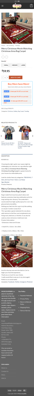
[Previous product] (6, 57)
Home (3, 45)
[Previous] (1, 139)
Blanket (7, 182)
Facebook (11, 282)
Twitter (17, 282)
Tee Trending (10, 45)
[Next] (32, 139)
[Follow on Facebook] (15, 1)
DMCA (3, 378)
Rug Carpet (21, 111)
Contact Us (4, 371)
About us (4, 368)
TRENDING (27, 177)
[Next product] (3, 57)
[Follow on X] (17, 1)
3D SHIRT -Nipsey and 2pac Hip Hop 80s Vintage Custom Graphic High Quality (25, 145)
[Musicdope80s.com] (17, 6)
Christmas (10, 111)
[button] (2, 6)
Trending (26, 111)
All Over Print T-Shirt (11, 180)
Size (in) (3, 61)
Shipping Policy (25, 307)
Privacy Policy (24, 299)
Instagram (23, 282)
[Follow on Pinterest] (18, 1)
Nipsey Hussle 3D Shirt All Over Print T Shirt (7, 143)
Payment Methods (26, 295)
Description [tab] (5, 156)
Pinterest (30, 282)
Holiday (17, 45)
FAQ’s (3, 375)
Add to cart (16, 77)
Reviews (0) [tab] (5, 159)
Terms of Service (25, 310)
